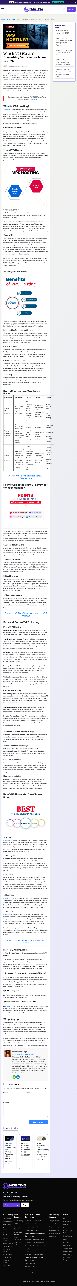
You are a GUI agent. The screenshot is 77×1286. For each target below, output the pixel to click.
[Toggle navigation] (2, 9)
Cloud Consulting (30, 1263)
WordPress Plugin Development (34, 1243)
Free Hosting (7, 1266)
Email (29, 1092)
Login (25, 1205)
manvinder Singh (19, 1051)
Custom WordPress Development (35, 1246)
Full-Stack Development (32, 1230)
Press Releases (67, 1236)
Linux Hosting (7, 1218)
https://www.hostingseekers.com (23, 1054)
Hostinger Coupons (54, 1221)
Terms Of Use (67, 1248)
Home (3, 19)
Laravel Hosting (7, 1246)
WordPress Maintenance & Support (35, 1254)
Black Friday (52, 1236)
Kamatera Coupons (54, 1224)
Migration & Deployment (32, 1273)
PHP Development (30, 1224)
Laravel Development (31, 1227)
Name (5, 1092)
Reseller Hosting (8, 1243)
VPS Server (17, 1224)
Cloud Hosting (18, 1221)
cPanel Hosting (7, 1221)
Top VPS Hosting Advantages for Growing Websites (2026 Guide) (10, 1150)
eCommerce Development (33, 1221)
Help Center (67, 1245)
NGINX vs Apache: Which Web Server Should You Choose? (63, 62)
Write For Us (67, 1221)
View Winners (66, 2)
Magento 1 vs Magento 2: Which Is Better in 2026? (64, 52)
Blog (8, 19)
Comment (6, 1102)
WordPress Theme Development (34, 1239)
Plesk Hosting (7, 1224)
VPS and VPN (9, 1006)
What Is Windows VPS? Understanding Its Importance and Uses (43, 1149)
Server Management (31, 1270)
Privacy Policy (67, 1255)
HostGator (6, 898)
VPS (13, 19)
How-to (65, 1224)
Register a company (11, 1205)
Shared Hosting (7, 1254)
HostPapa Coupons (54, 1233)
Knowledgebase (68, 1228)
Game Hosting (7, 1257)
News (65, 1239)
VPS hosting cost (19, 646)
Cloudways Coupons (54, 1227)
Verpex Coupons (53, 1230)
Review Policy (67, 1251)
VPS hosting (7, 109)
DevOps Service (30, 1266)
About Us (66, 1242)
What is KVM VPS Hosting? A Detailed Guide (25, 1147)
